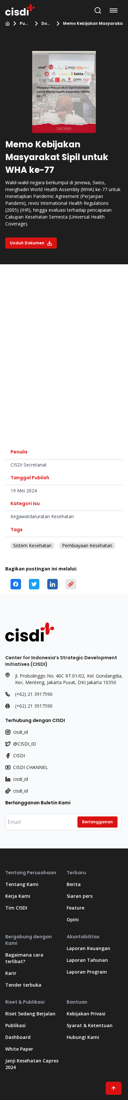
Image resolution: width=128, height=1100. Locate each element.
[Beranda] (7, 23)
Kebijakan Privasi (86, 1013)
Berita (74, 884)
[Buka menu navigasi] (115, 10)
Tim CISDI (16, 908)
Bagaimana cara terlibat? (24, 958)
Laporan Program (87, 972)
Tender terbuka (23, 985)
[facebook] (16, 584)
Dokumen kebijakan (46, 23)
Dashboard (18, 1037)
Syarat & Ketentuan (90, 1025)
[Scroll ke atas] (113, 1088)
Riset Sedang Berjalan (30, 1013)
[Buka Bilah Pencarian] (98, 10)
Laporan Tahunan (87, 960)
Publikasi (25, 23)
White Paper (19, 1049)
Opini (73, 919)
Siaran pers (80, 896)
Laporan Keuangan (88, 948)
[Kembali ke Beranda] (20, 9)
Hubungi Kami (83, 1037)
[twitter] (34, 584)
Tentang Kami (21, 884)
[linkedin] (52, 584)
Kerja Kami (17, 896)
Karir (10, 973)
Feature (75, 908)
